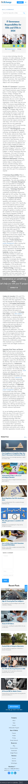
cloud (24, 370)
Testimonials (14, 750)
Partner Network (14, 740)
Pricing (14, 737)
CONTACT (20, 2)
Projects (14, 733)
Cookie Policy (15, 782)
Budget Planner (14, 752)
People (14, 735)
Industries (14, 760)
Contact (14, 725)
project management (8, 389)
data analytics (18, 313)
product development (8, 243)
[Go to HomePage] (6, 2)
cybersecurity (18, 377)
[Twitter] (18, 45)
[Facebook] (14, 45)
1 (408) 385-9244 (14, 768)
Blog (3, 9)
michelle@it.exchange (15, 770)
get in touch (14, 706)
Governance (10, 9)
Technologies (14, 763)
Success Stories (14, 748)
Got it (21, 782)
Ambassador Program (14, 727)
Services (14, 758)
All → (25, 437)
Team (14, 722)
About (14, 720)
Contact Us (14, 287)
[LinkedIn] (22, 45)
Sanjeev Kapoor (11, 49)
